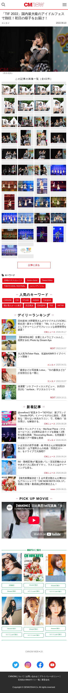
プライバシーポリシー (49, 676)
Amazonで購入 (11, 591)
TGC (51, 305)
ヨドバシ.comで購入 (34, 591)
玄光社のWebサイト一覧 (29, 680)
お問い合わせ (32, 676)
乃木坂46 (47, 300)
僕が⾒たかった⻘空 (12, 305)
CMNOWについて (16, 676)
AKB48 (36, 300)
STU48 (25, 300)
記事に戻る (34, 265)
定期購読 (11, 585)
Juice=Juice (32, 280)
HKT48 (60, 305)
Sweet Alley (47, 280)
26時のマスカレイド (13, 280)
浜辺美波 (29, 305)
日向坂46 (41, 305)
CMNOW (8, 300)
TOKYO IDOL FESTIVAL (14, 286)
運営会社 (46, 680)
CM (17, 300)
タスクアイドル (37, 286)
